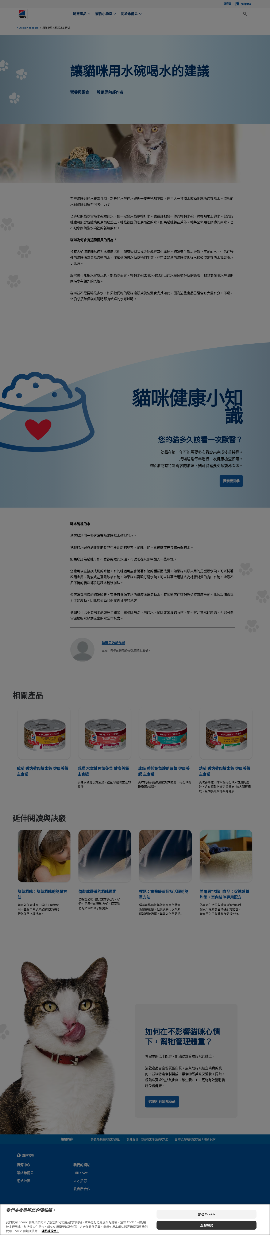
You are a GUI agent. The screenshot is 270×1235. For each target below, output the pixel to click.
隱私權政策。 (50, 1231)
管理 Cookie (206, 1214)
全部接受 (206, 1225)
